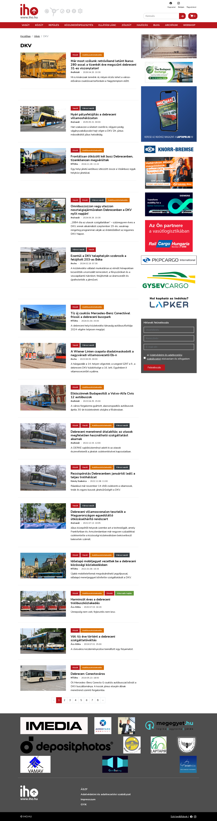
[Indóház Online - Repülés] (54, 11)
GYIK (84, 804)
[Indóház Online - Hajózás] (80, 11)
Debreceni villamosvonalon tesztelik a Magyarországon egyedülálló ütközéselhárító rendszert (98, 515)
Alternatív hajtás (124, 593)
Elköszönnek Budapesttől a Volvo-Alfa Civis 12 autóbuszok (102, 395)
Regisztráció (191, 7)
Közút (39, 25)
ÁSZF (84, 789)
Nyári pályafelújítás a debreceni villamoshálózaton (93, 116)
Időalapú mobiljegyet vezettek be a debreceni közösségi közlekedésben (103, 563)
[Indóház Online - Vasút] (47, 11)
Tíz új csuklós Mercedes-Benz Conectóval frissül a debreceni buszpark (100, 315)
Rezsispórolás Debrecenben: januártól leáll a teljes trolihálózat (103, 475)
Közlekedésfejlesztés (78, 25)
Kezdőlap (25, 36)
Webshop (189, 25)
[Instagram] (177, 3)
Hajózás (142, 25)
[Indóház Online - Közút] (62, 11)
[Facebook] (170, 3)
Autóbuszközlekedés (92, 55)
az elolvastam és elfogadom (168, 357)
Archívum (171, 25)
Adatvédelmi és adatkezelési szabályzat (106, 794)
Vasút (26, 25)
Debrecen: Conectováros (88, 674)
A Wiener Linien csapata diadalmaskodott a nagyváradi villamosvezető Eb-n (102, 353)
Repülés (54, 25)
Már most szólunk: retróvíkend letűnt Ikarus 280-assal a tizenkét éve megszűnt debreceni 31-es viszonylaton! (103, 64)
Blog (156, 25)
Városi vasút (88, 108)
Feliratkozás (154, 367)
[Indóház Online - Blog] (68, 11)
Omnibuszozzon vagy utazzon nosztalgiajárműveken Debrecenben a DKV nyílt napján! (101, 210)
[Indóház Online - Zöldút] (74, 11)
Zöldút (126, 25)
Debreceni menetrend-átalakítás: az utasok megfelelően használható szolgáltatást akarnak (102, 435)
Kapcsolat (172, 7)
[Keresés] (182, 16)
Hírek (37, 36)
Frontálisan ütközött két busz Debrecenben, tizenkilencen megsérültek (102, 158)
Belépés (181, 7)
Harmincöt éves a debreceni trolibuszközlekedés (90, 601)
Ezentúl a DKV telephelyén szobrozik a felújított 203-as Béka (98, 258)
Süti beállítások (179, 816)
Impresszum (88, 799)
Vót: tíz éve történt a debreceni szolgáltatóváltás (93, 638)
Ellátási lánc (107, 25)
